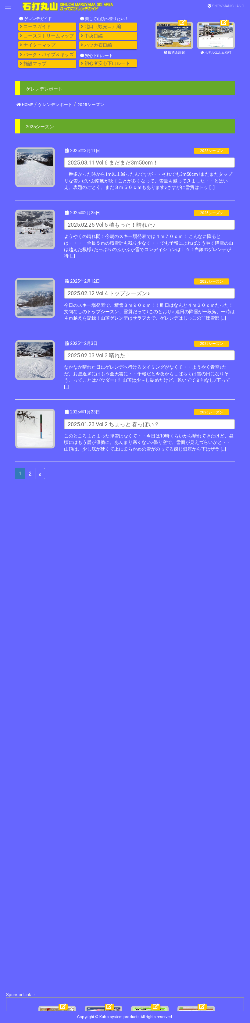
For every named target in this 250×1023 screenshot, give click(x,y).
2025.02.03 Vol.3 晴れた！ (99, 355)
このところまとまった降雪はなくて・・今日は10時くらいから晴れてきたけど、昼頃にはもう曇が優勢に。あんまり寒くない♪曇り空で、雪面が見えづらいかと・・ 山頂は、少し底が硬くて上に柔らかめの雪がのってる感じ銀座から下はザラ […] (149, 442)
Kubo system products (120, 1016)
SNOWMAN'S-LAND (227, 6)
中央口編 (93, 36)
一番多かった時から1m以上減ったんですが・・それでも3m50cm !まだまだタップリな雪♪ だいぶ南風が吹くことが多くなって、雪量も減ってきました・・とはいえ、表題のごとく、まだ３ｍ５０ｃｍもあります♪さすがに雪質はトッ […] (148, 181)
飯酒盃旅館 (176, 53)
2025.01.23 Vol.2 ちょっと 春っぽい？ (113, 424)
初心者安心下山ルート (106, 63)
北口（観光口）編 (102, 26)
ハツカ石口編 (97, 45)
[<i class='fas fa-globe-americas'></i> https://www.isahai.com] (174, 35)
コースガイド (36, 26)
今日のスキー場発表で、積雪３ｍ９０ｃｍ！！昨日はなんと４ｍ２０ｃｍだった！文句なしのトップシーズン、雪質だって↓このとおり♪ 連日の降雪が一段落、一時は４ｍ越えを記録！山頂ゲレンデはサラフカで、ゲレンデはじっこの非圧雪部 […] (149, 312)
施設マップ (34, 63)
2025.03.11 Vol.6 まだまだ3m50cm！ (113, 162)
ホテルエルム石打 (217, 53)
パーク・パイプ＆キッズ (48, 54)
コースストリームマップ (48, 36)
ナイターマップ (38, 45)
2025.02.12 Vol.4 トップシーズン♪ (109, 293)
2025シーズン (211, 151)
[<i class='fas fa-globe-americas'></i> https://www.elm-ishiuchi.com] (216, 35)
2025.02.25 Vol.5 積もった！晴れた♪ (111, 224)
